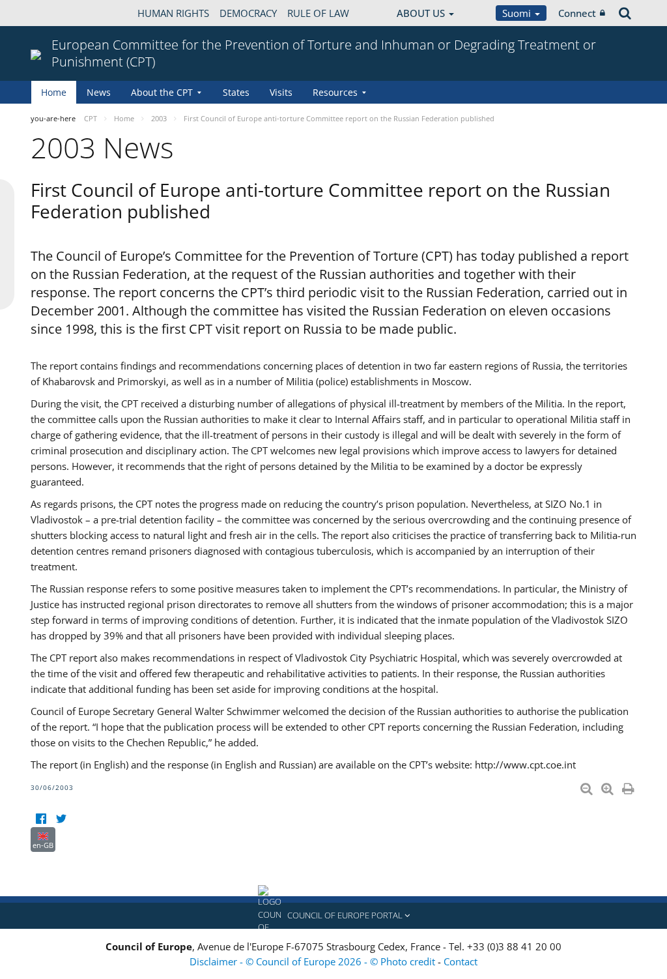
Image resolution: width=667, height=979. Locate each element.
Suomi (517, 13)
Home (53, 92)
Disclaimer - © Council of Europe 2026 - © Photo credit (314, 961)
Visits (281, 92)
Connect (577, 13)
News (99, 92)
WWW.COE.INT (63, 13)
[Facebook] (41, 819)
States (236, 92)
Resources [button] (335, 92)
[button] (333, 916)
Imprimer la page (629, 786)
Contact (460, 961)
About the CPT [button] (162, 92)
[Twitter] (61, 819)
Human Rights (173, 13)
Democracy (248, 13)
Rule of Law (318, 13)
